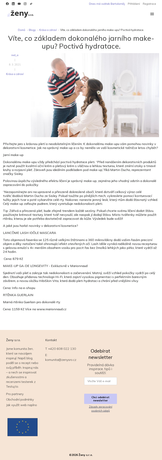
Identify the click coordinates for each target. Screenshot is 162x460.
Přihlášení (134, 3)
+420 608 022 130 (62, 349)
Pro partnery (15, 394)
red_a (14, 55)
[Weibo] (31, 3)
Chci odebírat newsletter (100, 399)
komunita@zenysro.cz (60, 360)
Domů (21, 29)
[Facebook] (7, 3)
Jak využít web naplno (21, 405)
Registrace (149, 3)
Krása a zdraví (48, 29)
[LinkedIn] (13, 3)
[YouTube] (19, 3)
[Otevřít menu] (152, 14)
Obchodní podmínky (20, 399)
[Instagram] (25, 3)
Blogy (32, 29)
